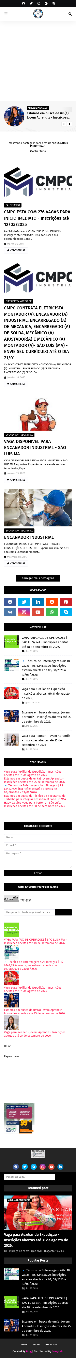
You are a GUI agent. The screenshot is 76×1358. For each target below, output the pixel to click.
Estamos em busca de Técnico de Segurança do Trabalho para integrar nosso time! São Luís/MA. (35, 797)
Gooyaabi (57, 1351)
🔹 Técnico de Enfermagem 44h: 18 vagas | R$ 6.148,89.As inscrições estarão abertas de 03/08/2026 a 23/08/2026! (46, 668)
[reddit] (52, 602)
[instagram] (38, 3)
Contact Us (51, 1344)
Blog (29, 1351)
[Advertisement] (38, 61)
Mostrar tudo (38, 151)
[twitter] (31, 3)
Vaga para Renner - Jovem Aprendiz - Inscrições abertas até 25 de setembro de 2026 (46, 740)
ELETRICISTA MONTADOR (19, 301)
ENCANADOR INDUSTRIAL (19, 434)
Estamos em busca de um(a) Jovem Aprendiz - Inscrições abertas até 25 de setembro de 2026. (48, 115)
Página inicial (12, 1056)
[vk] (10, 612)
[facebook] (23, 3)
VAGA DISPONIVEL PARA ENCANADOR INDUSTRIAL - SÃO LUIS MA (35, 448)
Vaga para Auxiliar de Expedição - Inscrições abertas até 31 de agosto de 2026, (46, 693)
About (36, 1344)
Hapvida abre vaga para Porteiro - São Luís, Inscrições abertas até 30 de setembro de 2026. (34, 804)
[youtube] (38, 612)
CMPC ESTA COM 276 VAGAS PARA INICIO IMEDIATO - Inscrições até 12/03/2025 (37, 218)
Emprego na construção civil (25, 1250)
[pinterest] (46, 3)
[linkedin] (38, 602)
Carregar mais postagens (38, 578)
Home (7, 1046)
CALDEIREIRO (13, 205)
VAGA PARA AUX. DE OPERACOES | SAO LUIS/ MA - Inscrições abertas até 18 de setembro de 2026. (45, 642)
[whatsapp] (52, 612)
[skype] (53, 3)
